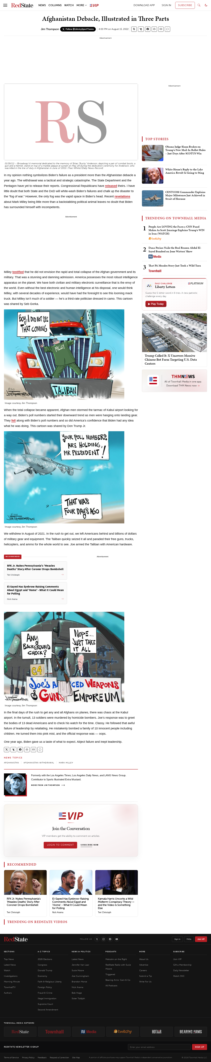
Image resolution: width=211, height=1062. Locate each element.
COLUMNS (55, 5)
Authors (8, 993)
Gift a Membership (182, 965)
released (111, 185)
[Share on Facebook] (147, 29)
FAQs (189, 939)
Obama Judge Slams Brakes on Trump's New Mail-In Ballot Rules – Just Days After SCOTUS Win (185, 150)
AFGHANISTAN (11, 763)
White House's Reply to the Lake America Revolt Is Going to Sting (184, 171)
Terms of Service (11, 1057)
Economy (42, 976)
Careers (143, 970)
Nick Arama (57, 912)
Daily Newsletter (181, 970)
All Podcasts (111, 985)
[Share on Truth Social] (141, 29)
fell (13, 420)
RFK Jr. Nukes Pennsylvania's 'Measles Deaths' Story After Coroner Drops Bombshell (24, 901)
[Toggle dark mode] (206, 5)
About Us (143, 959)
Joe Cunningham (80, 976)
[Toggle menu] (5, 5)
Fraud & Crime (45, 993)
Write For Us (145, 981)
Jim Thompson (50, 29)
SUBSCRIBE (185, 5)
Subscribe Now (89, 845)
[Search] (199, 5)
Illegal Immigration (47, 998)
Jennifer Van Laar (80, 965)
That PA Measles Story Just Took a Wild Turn (175, 265)
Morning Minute (12, 981)
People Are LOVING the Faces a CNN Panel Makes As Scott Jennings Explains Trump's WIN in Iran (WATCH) (177, 230)
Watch (7, 970)
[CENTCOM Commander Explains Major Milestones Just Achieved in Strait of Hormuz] (152, 198)
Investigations (10, 976)
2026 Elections (45, 959)
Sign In (177, 939)
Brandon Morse (79, 981)
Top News (9, 959)
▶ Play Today (156, 303)
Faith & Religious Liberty (49, 981)
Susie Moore (78, 970)
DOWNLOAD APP (144, 5)
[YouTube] (116, 939)
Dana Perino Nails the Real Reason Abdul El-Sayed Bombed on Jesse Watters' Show (175, 249)
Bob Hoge (77, 993)
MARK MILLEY (66, 763)
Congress (42, 965)
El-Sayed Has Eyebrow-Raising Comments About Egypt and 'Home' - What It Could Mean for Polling (70, 903)
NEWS (42, 5)
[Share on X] (134, 29)
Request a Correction (59, 1057)
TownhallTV (9, 987)
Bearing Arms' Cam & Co (118, 980)
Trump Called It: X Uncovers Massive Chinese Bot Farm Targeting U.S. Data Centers (171, 359)
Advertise (143, 965)
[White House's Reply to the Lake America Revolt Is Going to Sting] (152, 176)
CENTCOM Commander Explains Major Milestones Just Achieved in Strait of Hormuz (185, 195)
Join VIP (201, 939)
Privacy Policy (28, 1057)
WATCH (69, 5)
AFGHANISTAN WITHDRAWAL (39, 763)
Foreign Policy (45, 987)
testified (18, 272)
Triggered (110, 974)
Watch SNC (178, 976)
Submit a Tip (145, 976)
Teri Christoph (13, 912)
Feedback (42, 1057)
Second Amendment (48, 1009)
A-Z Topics (44, 952)
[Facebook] (110, 939)
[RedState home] (16, 939)
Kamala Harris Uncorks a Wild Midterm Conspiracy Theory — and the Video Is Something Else (116, 903)
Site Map (76, 1057)
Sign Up (199, 1047)
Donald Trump (45, 970)
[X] (97, 939)
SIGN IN (166, 5)
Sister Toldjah (78, 998)
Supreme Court (45, 1004)
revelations (122, 196)
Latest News (10, 965)
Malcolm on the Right (116, 959)
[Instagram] (103, 939)
